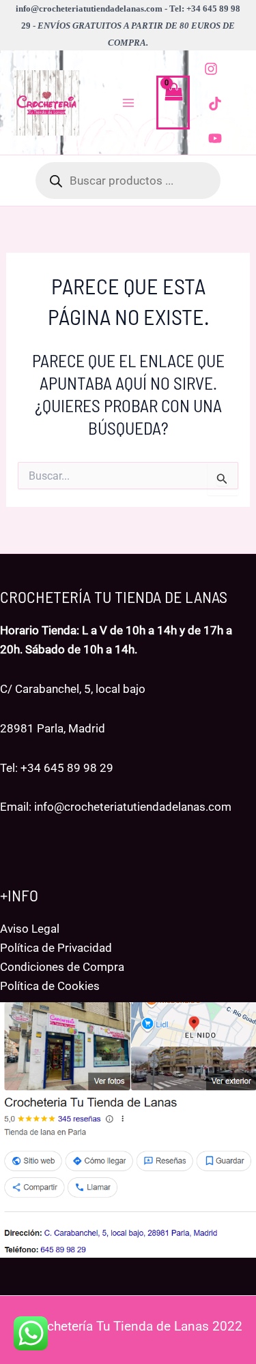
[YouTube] (215, 138)
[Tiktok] (215, 103)
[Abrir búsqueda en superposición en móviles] (128, 180)
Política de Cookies (50, 986)
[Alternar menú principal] (128, 103)
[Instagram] (210, 68)
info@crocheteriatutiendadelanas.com (132, 806)
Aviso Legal (29, 928)
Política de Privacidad (56, 948)
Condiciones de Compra (62, 967)
